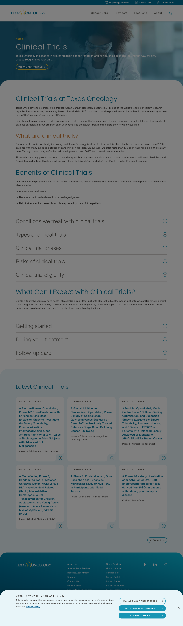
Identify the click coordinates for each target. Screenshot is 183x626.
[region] (91, 608)
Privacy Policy (33, 606)
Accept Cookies (140, 615)
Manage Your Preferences (140, 601)
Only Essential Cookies (140, 608)
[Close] (179, 608)
